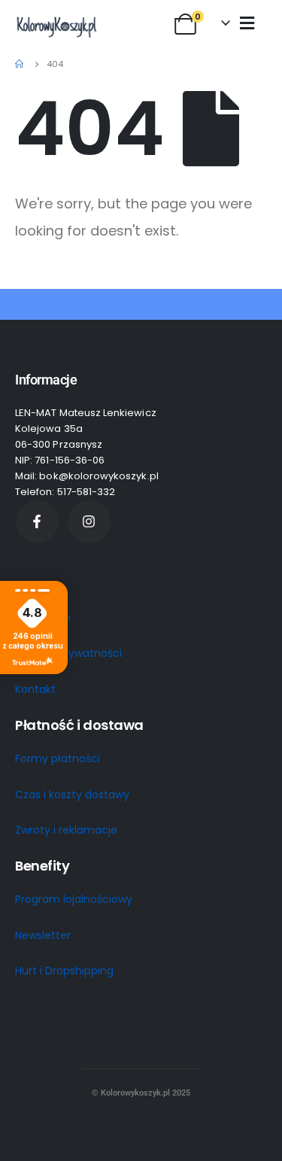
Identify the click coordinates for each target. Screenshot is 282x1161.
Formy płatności (57, 758)
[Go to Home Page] (20, 64)
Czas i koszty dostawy (72, 794)
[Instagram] (89, 521)
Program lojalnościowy (73, 899)
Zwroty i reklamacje (66, 829)
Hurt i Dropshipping (64, 970)
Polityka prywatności (68, 653)
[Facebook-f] (37, 521)
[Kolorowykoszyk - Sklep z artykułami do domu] (56, 26)
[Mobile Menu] (247, 22)
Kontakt (35, 689)
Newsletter (43, 935)
